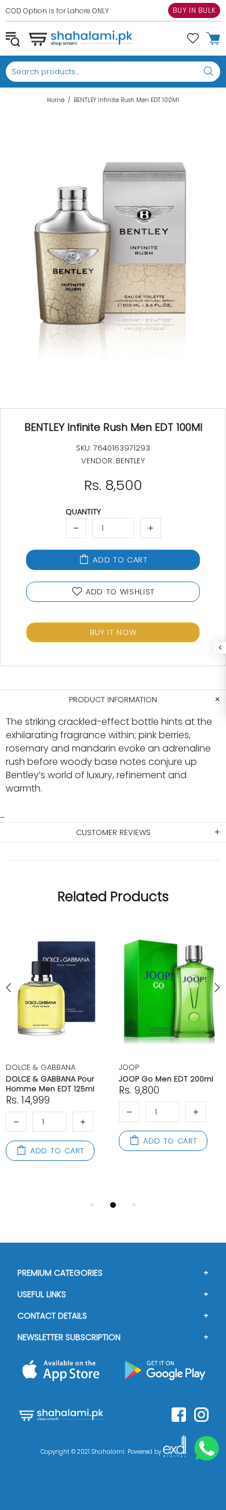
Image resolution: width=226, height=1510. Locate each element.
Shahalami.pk (80, 38)
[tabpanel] (56, 1056)
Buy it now (113, 632)
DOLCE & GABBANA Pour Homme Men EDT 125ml (50, 1084)
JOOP (129, 1067)
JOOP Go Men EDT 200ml (166, 1079)
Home (55, 100)
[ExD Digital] (174, 1452)
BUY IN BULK (194, 10)
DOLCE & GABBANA (40, 1067)
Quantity (83, 512)
